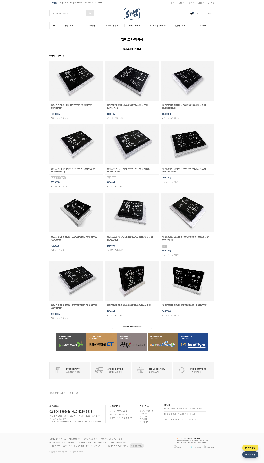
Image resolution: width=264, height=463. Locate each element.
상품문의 (200, 2)
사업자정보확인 (136, 446)
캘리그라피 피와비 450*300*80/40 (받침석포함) (184, 305)
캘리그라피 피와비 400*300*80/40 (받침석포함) (129, 305)
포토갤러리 (202, 25)
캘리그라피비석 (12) (132, 49)
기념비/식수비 (180, 25)
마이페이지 (144, 422)
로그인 (199, 13)
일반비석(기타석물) (157, 25)
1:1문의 (171, 2)
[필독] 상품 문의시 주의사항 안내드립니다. (179, 414)
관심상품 (143, 414)
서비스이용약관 (72, 393)
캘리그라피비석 (135, 25)
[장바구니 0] (191, 14)
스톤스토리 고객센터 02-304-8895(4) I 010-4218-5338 (81, 2)
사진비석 (91, 25)
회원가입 (209, 13)
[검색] (90, 13)
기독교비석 (69, 25)
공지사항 (211, 2)
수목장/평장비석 (113, 25)
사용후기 (190, 2)
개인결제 (180, 2)
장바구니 (143, 416)
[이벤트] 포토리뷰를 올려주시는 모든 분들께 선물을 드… (185, 409)
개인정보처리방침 (56, 393)
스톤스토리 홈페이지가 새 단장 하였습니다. (180, 420)
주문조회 (143, 419)
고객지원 (53, 2)
